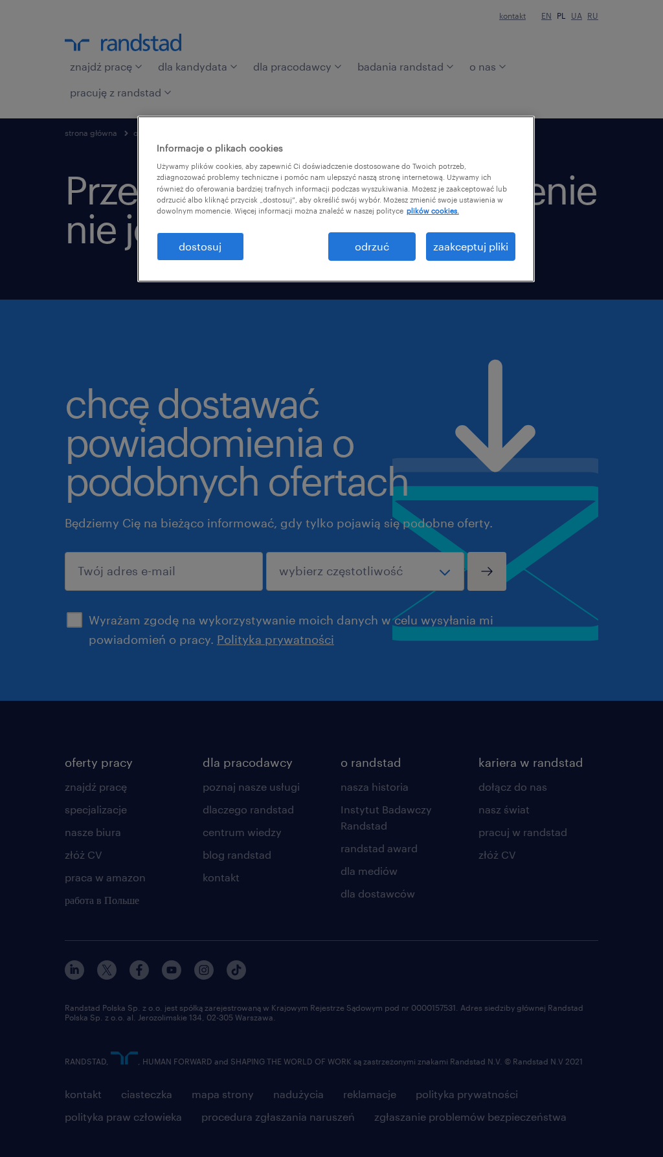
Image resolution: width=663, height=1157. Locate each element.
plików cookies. (433, 210)
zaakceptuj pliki (470, 246)
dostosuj (200, 246)
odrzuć (372, 246)
